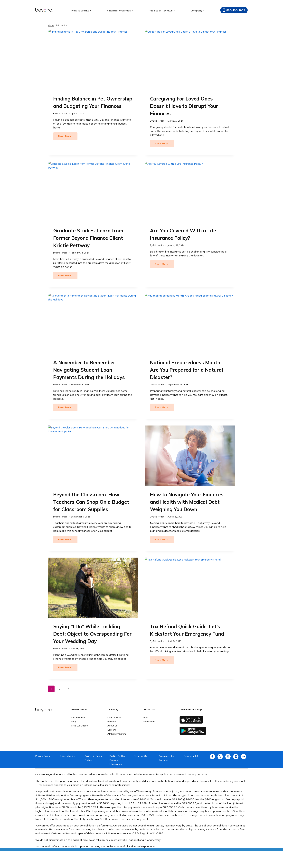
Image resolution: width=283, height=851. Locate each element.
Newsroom (149, 721)
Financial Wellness (119, 10)
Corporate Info (191, 756)
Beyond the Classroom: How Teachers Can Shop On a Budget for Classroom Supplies (91, 501)
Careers (111, 729)
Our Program (78, 717)
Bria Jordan (61, 113)
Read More (67, 137)
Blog (145, 717)
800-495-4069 (235, 10)
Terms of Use (141, 756)
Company (196, 10)
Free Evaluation (79, 725)
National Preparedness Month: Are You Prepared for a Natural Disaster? (186, 369)
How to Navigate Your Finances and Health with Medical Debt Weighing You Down (186, 501)
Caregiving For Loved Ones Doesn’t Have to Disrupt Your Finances (184, 106)
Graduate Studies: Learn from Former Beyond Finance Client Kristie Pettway (88, 237)
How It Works (80, 10)
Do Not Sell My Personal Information (117, 760)
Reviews (111, 721)
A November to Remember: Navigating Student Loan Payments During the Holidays (89, 369)
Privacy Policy (42, 756)
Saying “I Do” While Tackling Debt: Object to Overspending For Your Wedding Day (92, 633)
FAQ (73, 721)
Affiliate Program (116, 733)
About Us (112, 725)
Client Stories (114, 717)
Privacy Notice (67, 756)
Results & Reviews (161, 10)
